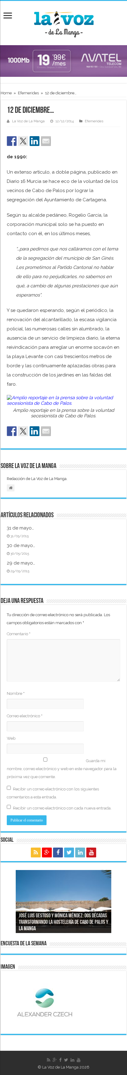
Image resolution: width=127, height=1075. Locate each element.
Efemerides (28, 93)
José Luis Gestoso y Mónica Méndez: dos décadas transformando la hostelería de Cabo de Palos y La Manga (63, 922)
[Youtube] (91, 852)
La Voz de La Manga (28, 121)
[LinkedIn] (80, 852)
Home (6, 93)
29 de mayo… (21, 563)
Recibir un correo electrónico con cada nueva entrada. (62, 808)
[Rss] (36, 852)
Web (11, 738)
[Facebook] (58, 852)
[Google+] (47, 852)
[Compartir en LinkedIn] (34, 141)
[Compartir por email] (46, 141)
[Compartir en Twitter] (23, 141)
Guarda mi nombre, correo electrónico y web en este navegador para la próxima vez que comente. (62, 768)
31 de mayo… (20, 528)
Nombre (16, 693)
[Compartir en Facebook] (12, 141)
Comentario (19, 634)
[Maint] (63, 60)
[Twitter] (69, 852)
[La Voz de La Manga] (63, 22)
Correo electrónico (25, 716)
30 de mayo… (21, 545)
